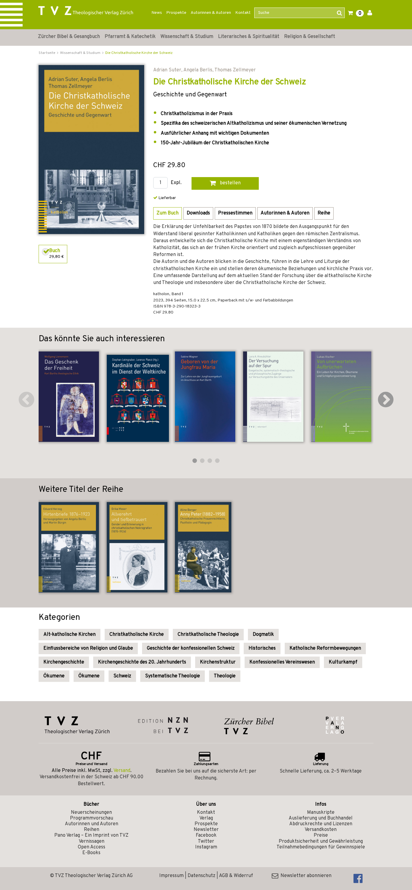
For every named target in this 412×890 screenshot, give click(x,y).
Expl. (176, 183)
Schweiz (122, 676)
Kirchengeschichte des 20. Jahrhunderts (142, 662)
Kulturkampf (343, 662)
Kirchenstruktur (218, 662)
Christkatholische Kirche (136, 635)
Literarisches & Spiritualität (248, 37)
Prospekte (176, 12)
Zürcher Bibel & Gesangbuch (69, 37)
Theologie (225, 676)
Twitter (206, 841)
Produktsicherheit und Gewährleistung (321, 841)
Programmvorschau (91, 818)
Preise (321, 835)
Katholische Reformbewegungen (325, 648)
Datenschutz (201, 876)
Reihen (91, 830)
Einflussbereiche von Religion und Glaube (88, 648)
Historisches (262, 648)
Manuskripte (320, 813)
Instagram (206, 847)
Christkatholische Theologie (208, 635)
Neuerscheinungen (91, 813)
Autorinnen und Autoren (91, 824)
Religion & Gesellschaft (309, 37)
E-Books (91, 853)
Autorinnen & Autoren (211, 12)
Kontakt (243, 12)
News (156, 12)
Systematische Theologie (172, 676)
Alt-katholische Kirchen (69, 635)
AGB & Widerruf (236, 876)
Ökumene (54, 676)
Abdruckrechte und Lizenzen (320, 824)
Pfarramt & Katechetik (130, 37)
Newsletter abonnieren (304, 876)
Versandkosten (321, 830)
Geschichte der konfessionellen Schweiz (191, 648)
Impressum (171, 876)
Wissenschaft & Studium (186, 37)
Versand (121, 771)
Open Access (91, 847)
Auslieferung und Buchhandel (321, 818)
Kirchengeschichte (63, 662)
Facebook (206, 835)
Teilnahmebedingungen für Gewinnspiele (321, 847)
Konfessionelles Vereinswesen (282, 662)
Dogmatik (263, 635)
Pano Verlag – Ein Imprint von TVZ (91, 835)
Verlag (206, 818)
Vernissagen (91, 841)
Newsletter (206, 830)
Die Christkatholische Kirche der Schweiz (139, 53)
